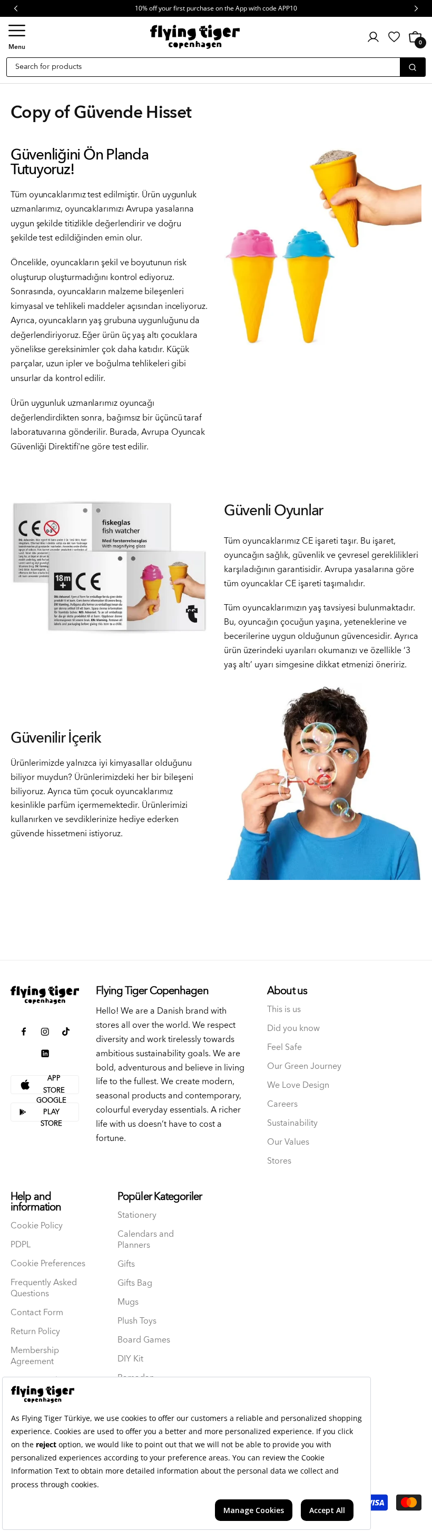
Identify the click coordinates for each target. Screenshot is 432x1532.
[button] (16, 37)
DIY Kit (130, 1359)
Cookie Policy (37, 1225)
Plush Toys (136, 1321)
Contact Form (37, 1312)
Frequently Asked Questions (44, 1288)
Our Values (288, 1142)
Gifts (126, 1264)
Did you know (293, 1028)
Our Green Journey (304, 1066)
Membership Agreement (35, 1356)
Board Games (143, 1340)
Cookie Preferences (48, 1263)
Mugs (128, 1302)
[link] (394, 36)
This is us (284, 1009)
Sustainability (292, 1123)
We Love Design (298, 1085)
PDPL (21, 1244)
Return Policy (35, 1331)
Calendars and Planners (145, 1240)
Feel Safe (284, 1047)
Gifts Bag (134, 1283)
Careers (282, 1104)
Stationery (136, 1215)
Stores (279, 1161)
